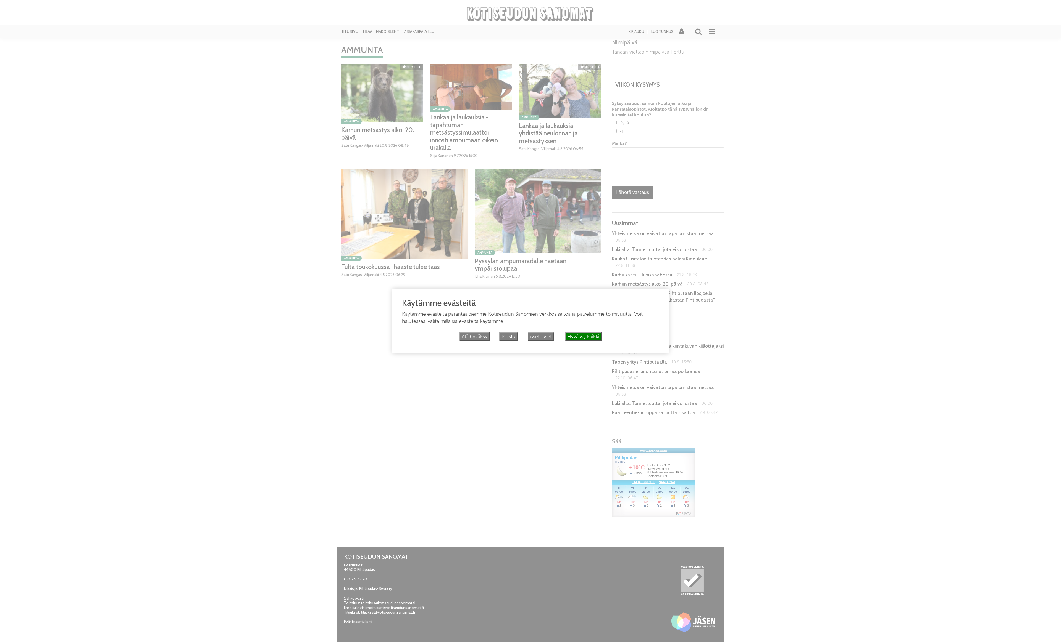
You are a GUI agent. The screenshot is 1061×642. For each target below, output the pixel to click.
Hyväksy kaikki (583, 337)
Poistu (508, 337)
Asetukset (541, 337)
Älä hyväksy (474, 337)
